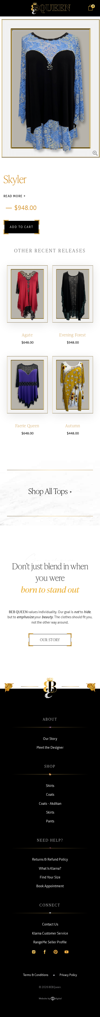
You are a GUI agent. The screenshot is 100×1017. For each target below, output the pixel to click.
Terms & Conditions (35, 975)
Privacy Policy (68, 975)
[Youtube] (66, 952)
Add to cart (21, 227)
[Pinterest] (55, 952)
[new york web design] (50, 1000)
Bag (92, 6)
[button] (9, 8)
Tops (60, 491)
